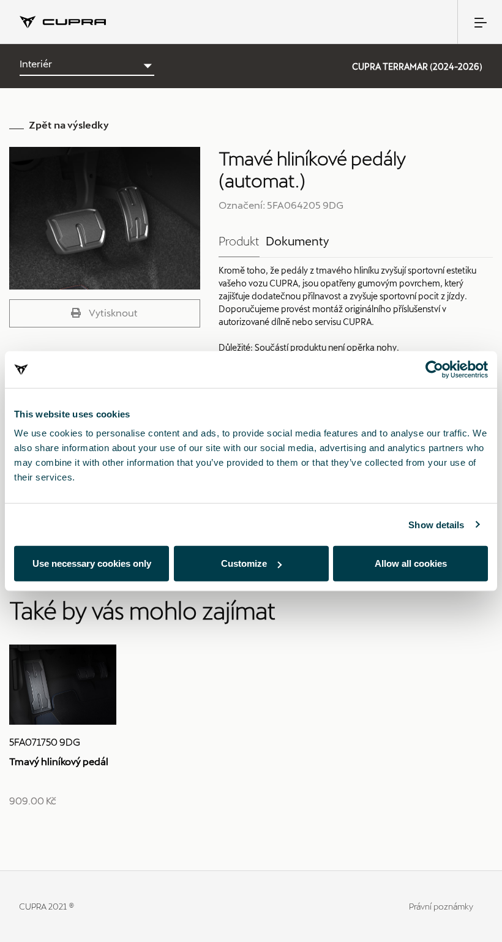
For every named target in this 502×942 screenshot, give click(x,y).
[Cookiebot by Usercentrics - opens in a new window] (434, 369)
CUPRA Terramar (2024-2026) (417, 66)
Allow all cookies (411, 563)
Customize (244, 563)
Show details (436, 524)
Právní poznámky (441, 906)
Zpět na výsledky (69, 124)
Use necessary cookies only (91, 563)
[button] (104, 313)
